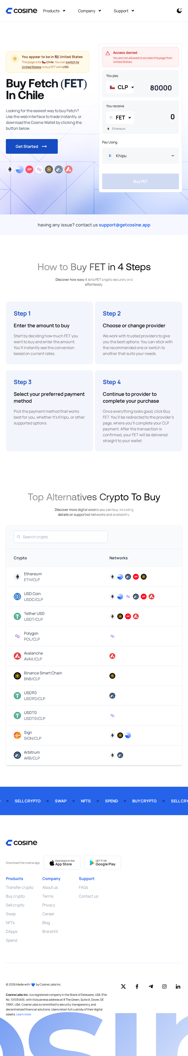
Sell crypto (15, 905)
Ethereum (33, 573)
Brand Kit (50, 931)
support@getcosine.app (124, 225)
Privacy (48, 905)
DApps (11, 931)
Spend (11, 940)
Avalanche (33, 653)
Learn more (23, 1014)
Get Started (27, 146)
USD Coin (32, 593)
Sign (28, 732)
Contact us (88, 896)
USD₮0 (30, 692)
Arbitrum (32, 752)
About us (50, 887)
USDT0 (30, 712)
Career (48, 913)
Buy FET (140, 181)
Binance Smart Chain (43, 673)
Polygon (31, 633)
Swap (11, 913)
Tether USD (34, 613)
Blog (46, 922)
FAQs (83, 887)
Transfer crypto (19, 887)
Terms (47, 896)
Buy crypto (15, 896)
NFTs (10, 922)
